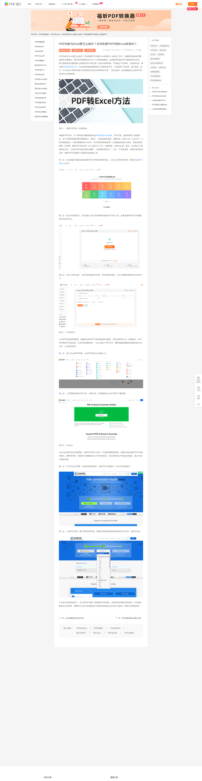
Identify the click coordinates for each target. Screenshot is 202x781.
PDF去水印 (112, 633)
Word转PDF (39, 51)
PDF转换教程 (44, 34)
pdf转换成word (164, 46)
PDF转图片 (98, 628)
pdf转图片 (161, 54)
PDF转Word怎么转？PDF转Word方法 (160, 96)
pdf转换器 (90, 50)
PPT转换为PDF (40, 102)
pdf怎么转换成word (157, 63)
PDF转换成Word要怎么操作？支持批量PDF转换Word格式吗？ (132, 618)
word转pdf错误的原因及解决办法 (160, 109)
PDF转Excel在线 (41, 79)
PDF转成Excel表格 (104, 135)
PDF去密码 (129, 633)
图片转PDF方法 (40, 65)
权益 (180, 4)
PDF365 (34, 34)
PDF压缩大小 (40, 70)
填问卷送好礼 (198, 381)
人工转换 (82, 4)
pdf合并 (153, 54)
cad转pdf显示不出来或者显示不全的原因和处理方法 (160, 100)
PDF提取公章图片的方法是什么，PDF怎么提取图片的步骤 (160, 105)
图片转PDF (81, 633)
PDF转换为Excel (70, 67)
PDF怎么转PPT (40, 107)
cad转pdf (153, 67)
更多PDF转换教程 (41, 116)
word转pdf (154, 50)
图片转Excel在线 (41, 88)
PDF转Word (39, 46)
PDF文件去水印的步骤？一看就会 (160, 92)
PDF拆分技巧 (40, 74)
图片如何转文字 (40, 84)
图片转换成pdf (155, 59)
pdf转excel (77, 50)
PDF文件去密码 (40, 93)
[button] (33, 20)
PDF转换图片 (40, 60)
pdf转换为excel (65, 50)
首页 (29, 4)
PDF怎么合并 (40, 56)
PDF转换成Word (156, 80)
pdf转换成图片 (155, 72)
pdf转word (154, 46)
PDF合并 (97, 633)
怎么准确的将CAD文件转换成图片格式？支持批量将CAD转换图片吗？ (76, 618)
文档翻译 (95, 4)
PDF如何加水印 (40, 98)
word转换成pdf (155, 76)
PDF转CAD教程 (40, 112)
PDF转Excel (55, 34)
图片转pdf (163, 50)
